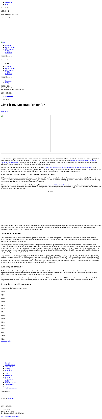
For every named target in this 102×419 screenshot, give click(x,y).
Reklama (7, 377)
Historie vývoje (5, 341)
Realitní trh (8, 53)
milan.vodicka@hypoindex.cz (10, 416)
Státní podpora (9, 49)
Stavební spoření (10, 47)
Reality (7, 4)
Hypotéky (8, 45)
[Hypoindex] (3, 42)
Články (7, 373)
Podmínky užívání (10, 382)
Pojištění (7, 51)
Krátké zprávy (9, 379)
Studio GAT (11, 398)
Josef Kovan (8, 96)
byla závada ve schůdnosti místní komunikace (57, 185)
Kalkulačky (8, 2)
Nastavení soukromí (11, 388)
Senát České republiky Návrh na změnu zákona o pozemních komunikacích (68, 167)
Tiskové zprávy (9, 384)
